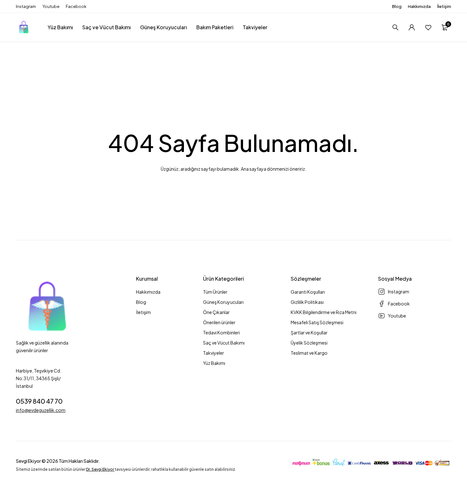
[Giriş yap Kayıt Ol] (411, 27)
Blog (397, 6)
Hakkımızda (419, 6)
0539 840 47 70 (39, 401)
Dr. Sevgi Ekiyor (100, 469)
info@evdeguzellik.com (40, 410)
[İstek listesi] (428, 27)
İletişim (444, 6)
